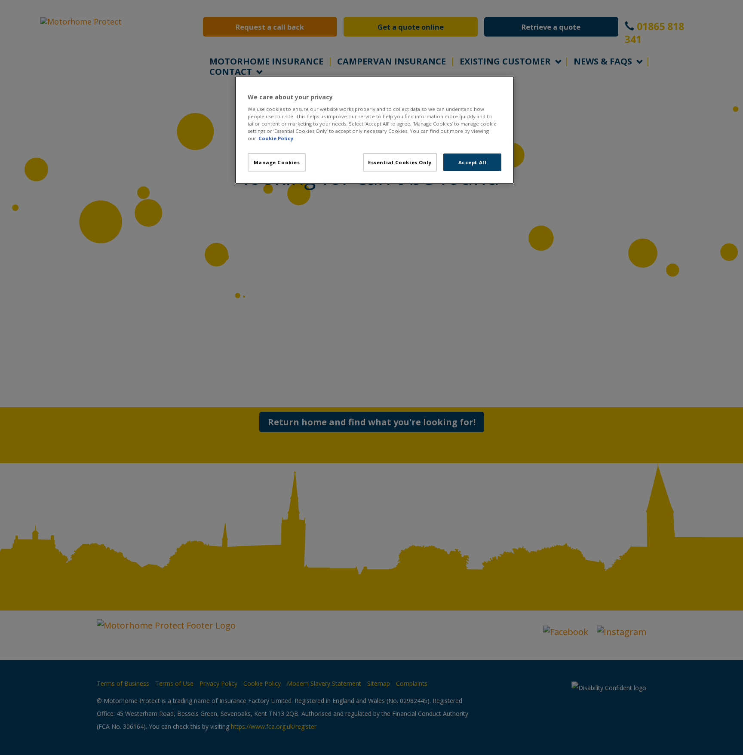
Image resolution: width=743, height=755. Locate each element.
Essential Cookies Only (400, 162)
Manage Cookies (277, 162)
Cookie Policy (275, 138)
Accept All (472, 162)
